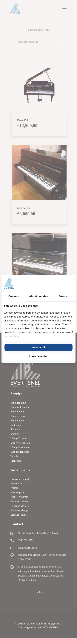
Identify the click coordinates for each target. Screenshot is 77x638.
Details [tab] (63, 296)
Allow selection (38, 356)
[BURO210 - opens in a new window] (59, 283)
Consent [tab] (13, 296)
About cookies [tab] (38, 296)
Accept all (38, 347)
